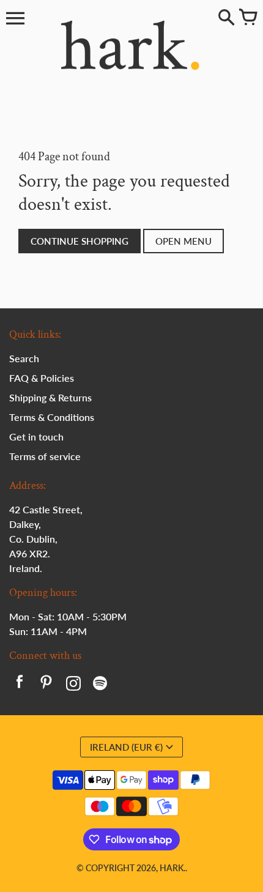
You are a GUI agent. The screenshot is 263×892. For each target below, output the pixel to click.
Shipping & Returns (50, 397)
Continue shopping (79, 241)
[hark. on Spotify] (100, 684)
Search (24, 358)
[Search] (226, 18)
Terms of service (45, 456)
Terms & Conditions (51, 417)
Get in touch (36, 436)
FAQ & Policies (41, 378)
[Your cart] (248, 18)
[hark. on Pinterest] (46, 684)
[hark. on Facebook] (19, 684)
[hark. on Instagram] (73, 684)
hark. (172, 868)
